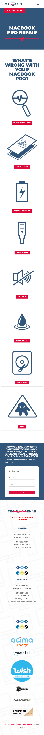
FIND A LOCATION (14, 10)
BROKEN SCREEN (22, 167)
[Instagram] (26, 569)
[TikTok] (26, 574)
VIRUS (22, 427)
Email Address (14, 471)
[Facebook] (18, 569)
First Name (13, 478)
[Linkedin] (18, 574)
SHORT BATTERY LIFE (22, 211)
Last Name (13, 485)
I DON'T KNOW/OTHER (22, 123)
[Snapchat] (22, 574)
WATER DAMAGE (22, 341)
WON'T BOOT (22, 383)
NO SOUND (22, 297)
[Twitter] (22, 569)
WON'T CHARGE (22, 253)
